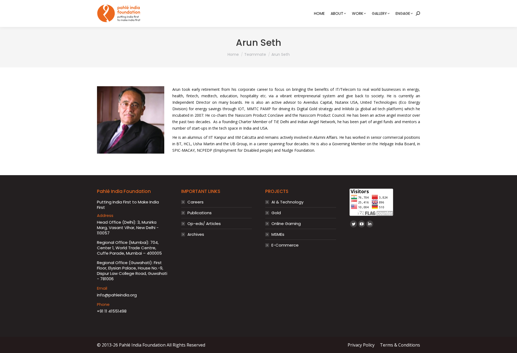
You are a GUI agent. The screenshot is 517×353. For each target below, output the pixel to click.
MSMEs (277, 234)
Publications (199, 213)
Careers (195, 202)
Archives (195, 234)
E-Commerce (285, 245)
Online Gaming (286, 223)
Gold (276, 213)
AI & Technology (287, 202)
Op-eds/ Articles (204, 223)
